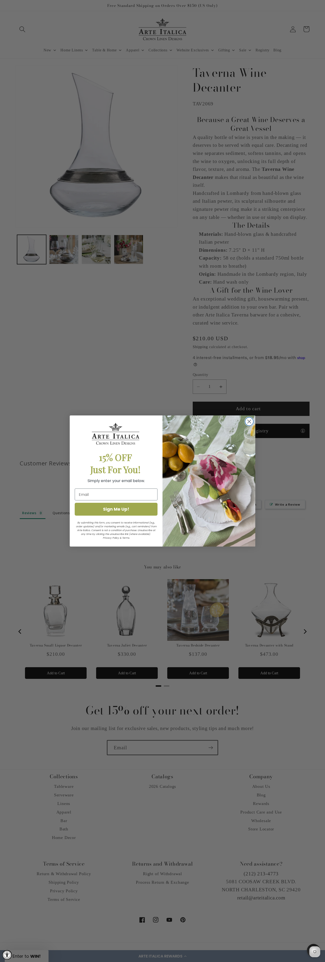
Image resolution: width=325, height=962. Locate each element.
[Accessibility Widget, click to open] (7, 955)
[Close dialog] (249, 421)
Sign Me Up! (116, 509)
